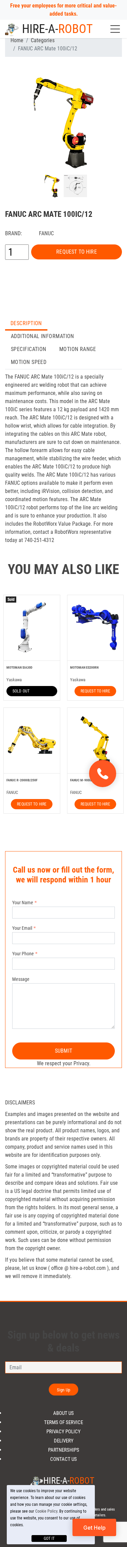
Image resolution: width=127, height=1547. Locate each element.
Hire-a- (57, 29)
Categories (43, 40)
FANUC (46, 233)
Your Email (22, 928)
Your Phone (23, 953)
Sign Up (63, 1389)
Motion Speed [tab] (28, 362)
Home (16, 40)
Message (20, 979)
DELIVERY (63, 1441)
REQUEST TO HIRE (76, 252)
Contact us (63, 1459)
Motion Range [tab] (77, 349)
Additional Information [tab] (42, 336)
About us (63, 1413)
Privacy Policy (63, 1432)
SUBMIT (63, 1051)
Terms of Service (63, 1422)
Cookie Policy (46, 1511)
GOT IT (49, 1538)
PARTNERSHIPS (63, 1450)
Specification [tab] (28, 349)
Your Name (22, 902)
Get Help (94, 1527)
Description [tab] (26, 323)
